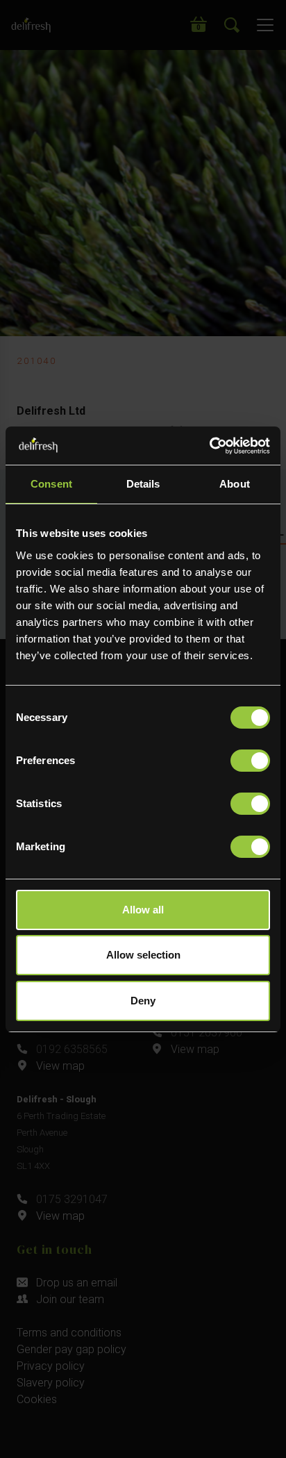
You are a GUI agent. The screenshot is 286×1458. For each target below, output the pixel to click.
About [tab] (234, 484)
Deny (143, 1000)
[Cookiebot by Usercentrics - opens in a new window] (209, 446)
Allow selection (143, 955)
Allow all (143, 910)
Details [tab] (143, 484)
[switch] (250, 760)
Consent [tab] (51, 484)
